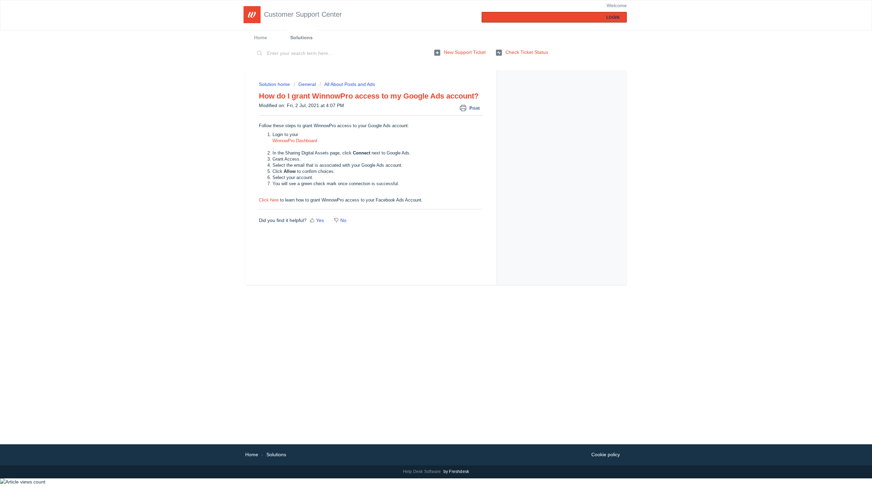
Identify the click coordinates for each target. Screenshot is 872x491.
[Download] (423, 158)
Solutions (301, 37)
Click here (269, 200)
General (307, 84)
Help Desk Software (422, 471)
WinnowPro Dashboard (294, 140)
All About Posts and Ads (349, 84)
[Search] (260, 53)
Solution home (275, 84)
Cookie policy (605, 454)
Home (260, 37)
